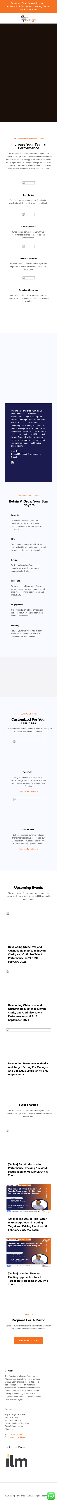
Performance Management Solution (29, 200)
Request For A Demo (28, 791)
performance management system (27, 162)
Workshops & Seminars (33, 3)
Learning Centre (41, 6)
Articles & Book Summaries (18, 6)
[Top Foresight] (28, 18)
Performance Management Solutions (24, 729)
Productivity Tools (28, 9)
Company (15, 3)
